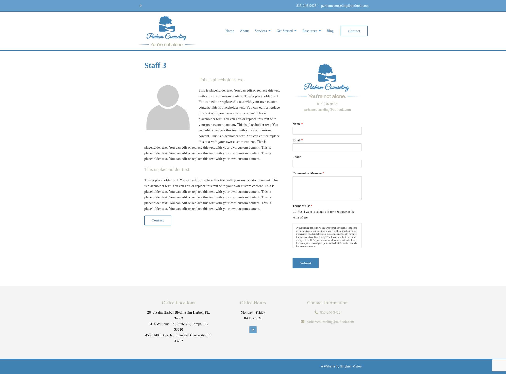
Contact (354, 31)
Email (298, 140)
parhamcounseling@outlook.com (327, 110)
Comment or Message (308, 173)
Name (298, 124)
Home (229, 31)
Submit (305, 263)
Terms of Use (302, 206)
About (244, 31)
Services (261, 31)
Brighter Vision (351, 366)
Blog (330, 31)
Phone (297, 156)
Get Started (285, 31)
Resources (309, 31)
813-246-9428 (327, 104)
